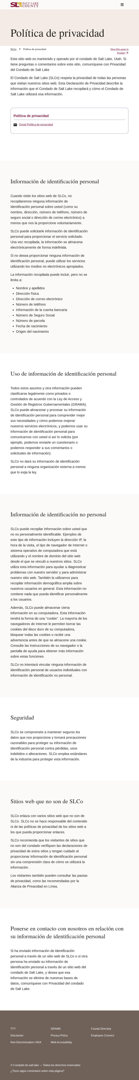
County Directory (101, 1028)
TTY (13, 1028)
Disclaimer (17, 1035)
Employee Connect (102, 1035)
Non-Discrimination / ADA (26, 1042)
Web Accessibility (61, 1042)
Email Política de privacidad (36, 124)
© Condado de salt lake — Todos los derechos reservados (45, 1065)
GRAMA (56, 1028)
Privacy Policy (59, 1035)
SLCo (13, 49)
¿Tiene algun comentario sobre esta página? (37, 1070)
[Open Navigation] (122, 4)
